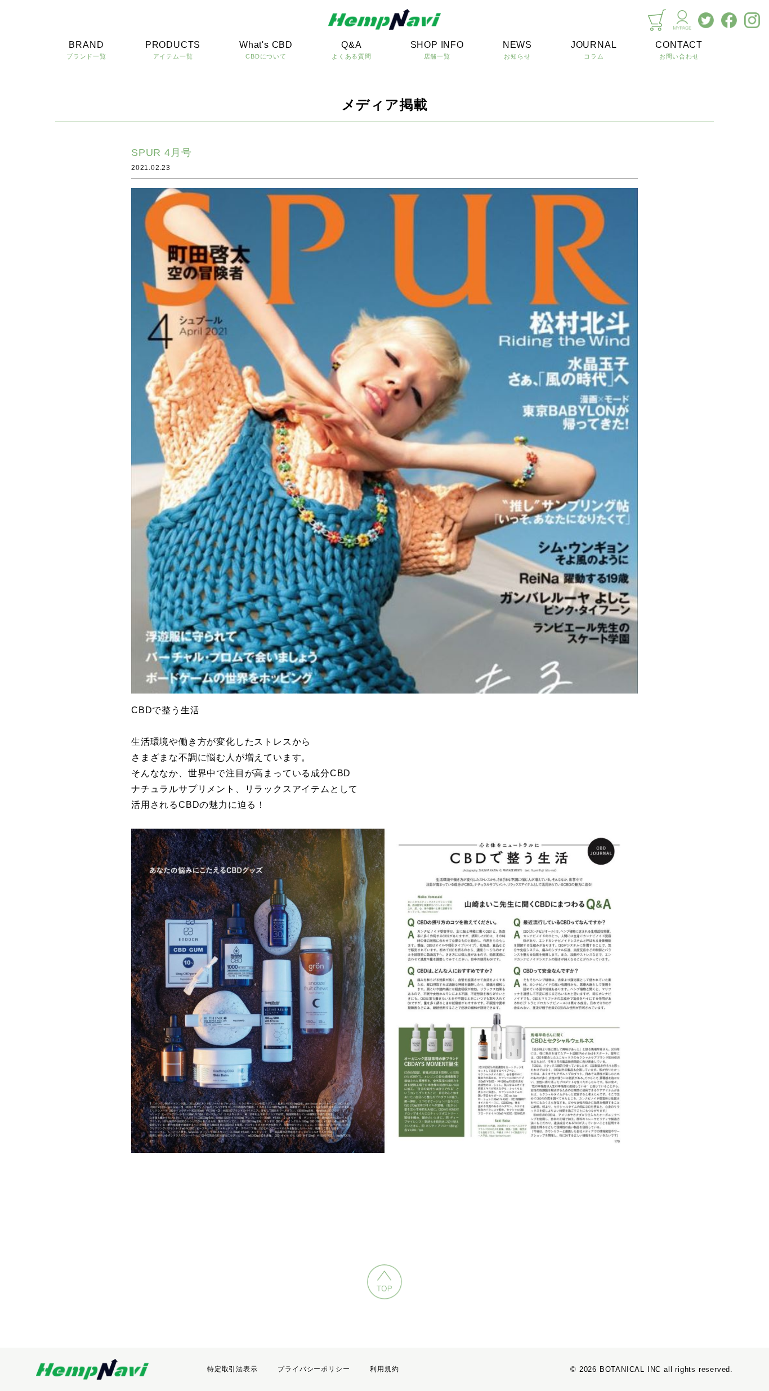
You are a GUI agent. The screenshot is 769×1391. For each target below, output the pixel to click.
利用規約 (384, 1369)
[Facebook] (729, 20)
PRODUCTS (172, 50)
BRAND (86, 50)
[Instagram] (752, 20)
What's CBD (266, 50)
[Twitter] (706, 20)
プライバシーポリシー (314, 1369)
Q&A (352, 50)
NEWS (517, 50)
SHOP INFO (437, 50)
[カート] (657, 20)
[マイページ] (682, 20)
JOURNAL (594, 50)
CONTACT (679, 50)
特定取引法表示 (232, 1369)
